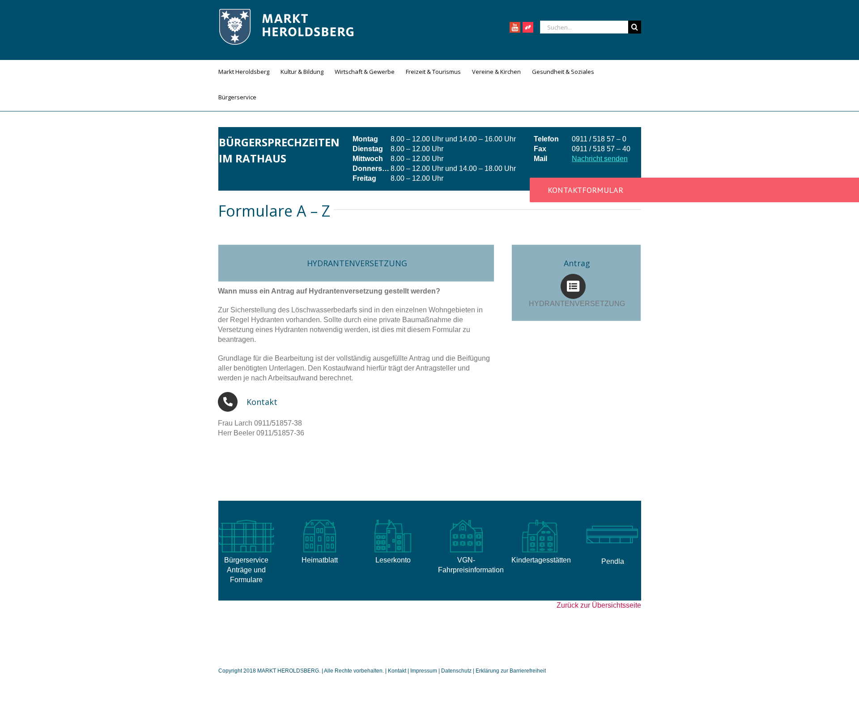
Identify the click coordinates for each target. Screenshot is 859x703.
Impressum (423, 671)
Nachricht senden (600, 158)
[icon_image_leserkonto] (393, 520)
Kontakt (398, 671)
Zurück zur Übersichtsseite (599, 605)
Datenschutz (456, 671)
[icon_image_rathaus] (246, 520)
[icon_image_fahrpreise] (466, 520)
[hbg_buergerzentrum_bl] (612, 520)
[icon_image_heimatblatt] (319, 520)
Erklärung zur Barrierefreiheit (511, 671)
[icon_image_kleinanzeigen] (539, 520)
